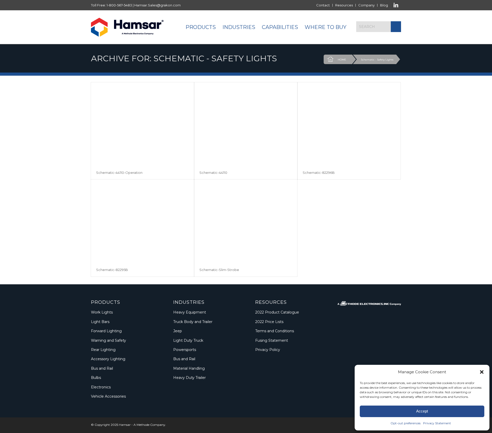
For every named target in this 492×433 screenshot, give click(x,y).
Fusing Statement (271, 340)
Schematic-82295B (112, 270)
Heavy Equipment (189, 312)
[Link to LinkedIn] (396, 5)
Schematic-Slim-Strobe (219, 270)
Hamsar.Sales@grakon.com (157, 5)
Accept (422, 411)
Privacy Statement (437, 423)
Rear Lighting (103, 349)
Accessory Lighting (108, 359)
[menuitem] (323, 5)
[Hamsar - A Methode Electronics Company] (127, 27)
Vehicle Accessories (108, 396)
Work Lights (102, 312)
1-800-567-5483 (119, 5)
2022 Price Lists (269, 321)
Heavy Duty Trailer (189, 377)
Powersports (184, 349)
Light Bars (100, 321)
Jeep (177, 331)
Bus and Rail (102, 368)
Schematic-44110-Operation (119, 172)
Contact (323, 5)
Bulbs (96, 377)
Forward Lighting (106, 331)
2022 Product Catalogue (277, 312)
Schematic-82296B (319, 172)
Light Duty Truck (188, 340)
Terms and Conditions (274, 331)
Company (366, 5)
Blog (384, 5)
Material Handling (189, 368)
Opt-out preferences (406, 423)
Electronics (101, 387)
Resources (344, 5)
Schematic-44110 (213, 172)
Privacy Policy (267, 349)
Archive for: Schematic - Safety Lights (184, 58)
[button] (481, 372)
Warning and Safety (108, 340)
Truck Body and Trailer (192, 321)
